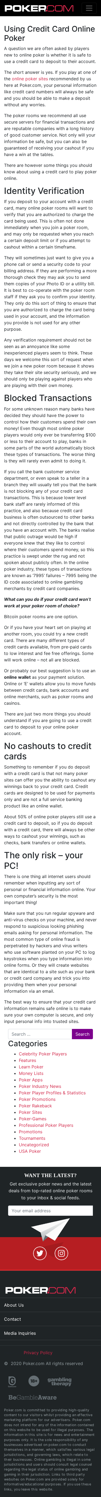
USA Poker (30, 1151)
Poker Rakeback (35, 1105)
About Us (14, 1305)
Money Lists (31, 1073)
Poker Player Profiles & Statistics (52, 1092)
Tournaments (32, 1138)
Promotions (30, 1131)
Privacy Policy (38, 1352)
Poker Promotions (37, 1099)
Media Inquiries (20, 1333)
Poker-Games (32, 1118)
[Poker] (27, 8)
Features (27, 1060)
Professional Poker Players (46, 1125)
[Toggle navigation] (89, 8)
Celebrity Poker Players (43, 1053)
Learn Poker (31, 1066)
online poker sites (30, 78)
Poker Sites (30, 1112)
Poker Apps (31, 1079)
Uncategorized (34, 1144)
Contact (12, 1319)
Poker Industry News (40, 1086)
